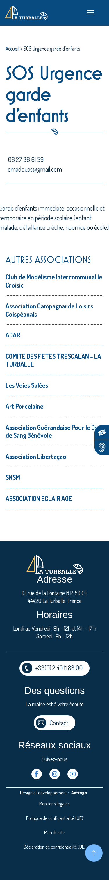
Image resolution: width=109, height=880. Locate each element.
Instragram (54, 774)
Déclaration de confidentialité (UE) (55, 847)
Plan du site (54, 832)
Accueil (12, 48)
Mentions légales (54, 803)
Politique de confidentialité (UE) (54, 818)
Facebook (36, 774)
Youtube (72, 774)
